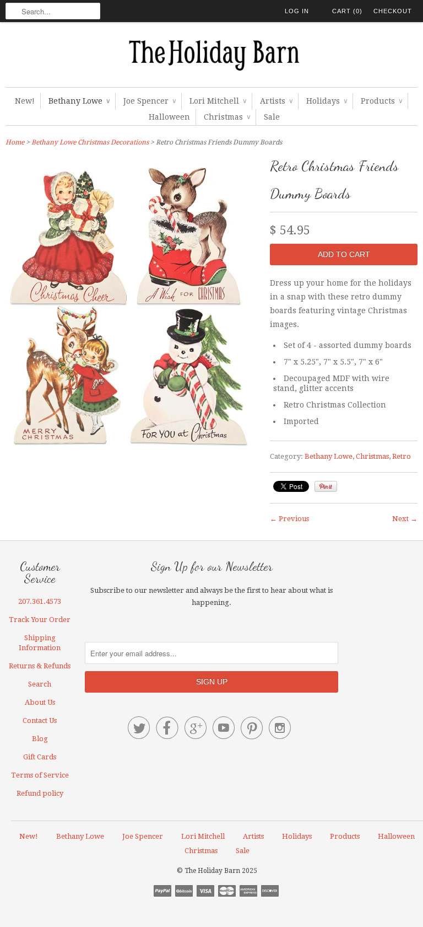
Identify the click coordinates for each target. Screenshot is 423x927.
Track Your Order (39, 619)
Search (39, 684)
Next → (404, 519)
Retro (401, 456)
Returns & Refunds (39, 666)
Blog (40, 739)
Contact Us (40, 720)
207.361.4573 (39, 601)
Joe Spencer (149, 101)
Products (381, 101)
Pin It (325, 486)
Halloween (169, 116)
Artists (276, 101)
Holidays (326, 101)
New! (25, 101)
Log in (297, 11)
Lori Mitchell (217, 101)
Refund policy (40, 793)
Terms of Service (40, 775)
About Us (40, 702)
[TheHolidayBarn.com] (211, 57)
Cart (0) (347, 11)
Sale (272, 116)
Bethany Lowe (79, 101)
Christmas (227, 116)
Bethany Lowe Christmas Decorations (90, 142)
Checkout (392, 11)
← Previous (289, 519)
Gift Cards (39, 757)
